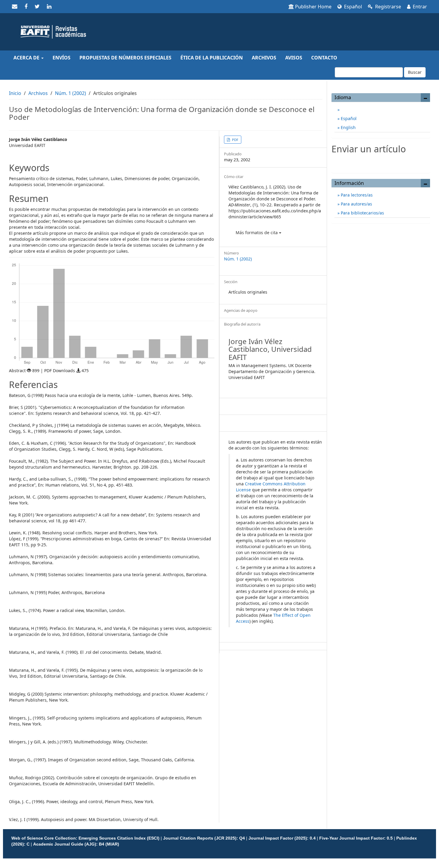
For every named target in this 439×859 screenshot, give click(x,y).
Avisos (293, 57)
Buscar (415, 72)
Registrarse (387, 6)
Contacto (324, 57)
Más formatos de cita (257, 232)
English (348, 127)
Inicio (15, 93)
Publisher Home (313, 6)
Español (352, 6)
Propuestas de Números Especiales (125, 57)
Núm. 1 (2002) (70, 93)
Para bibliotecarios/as (362, 213)
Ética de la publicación (211, 57)
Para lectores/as (356, 195)
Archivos (264, 57)
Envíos (61, 57)
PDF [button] (234, 139)
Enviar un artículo (381, 162)
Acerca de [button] (27, 57)
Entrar (419, 6)
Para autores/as (356, 204)
